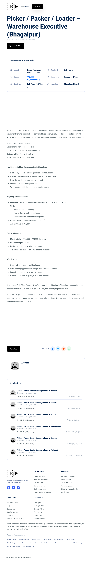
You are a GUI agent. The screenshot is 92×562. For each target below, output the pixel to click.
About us (10, 515)
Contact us (38, 515)
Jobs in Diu (44, 543)
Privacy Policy (39, 506)
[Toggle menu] (22, 7)
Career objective (39, 486)
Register (26, 6)
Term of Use (38, 512)
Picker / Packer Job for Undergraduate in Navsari (37, 403)
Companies (11, 509)
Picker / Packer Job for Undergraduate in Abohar (37, 391)
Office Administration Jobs (70, 489)
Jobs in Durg (11, 543)
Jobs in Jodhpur (34, 543)
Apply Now (16, 46)
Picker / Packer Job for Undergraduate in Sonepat (37, 438)
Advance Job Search (68, 476)
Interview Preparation (41, 480)
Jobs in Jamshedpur (28, 546)
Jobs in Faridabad (24, 539)
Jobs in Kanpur (11, 539)
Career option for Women (42, 492)
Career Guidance (39, 476)
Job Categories (12, 512)
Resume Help (38, 483)
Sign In (37, 7)
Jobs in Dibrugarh (78, 543)
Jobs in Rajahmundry (13, 546)
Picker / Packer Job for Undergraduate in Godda (36, 414)
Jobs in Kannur (70, 539)
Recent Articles (66, 480)
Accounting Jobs (67, 486)
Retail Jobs (65, 492)
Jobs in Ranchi (21, 543)
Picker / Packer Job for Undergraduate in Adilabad (37, 450)
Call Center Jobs (66, 483)
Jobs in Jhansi (65, 543)
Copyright (37, 503)
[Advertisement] (46, 113)
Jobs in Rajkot (54, 543)
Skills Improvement (40, 489)
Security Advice (39, 509)
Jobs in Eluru (47, 539)
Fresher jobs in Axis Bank (15, 518)
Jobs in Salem (36, 539)
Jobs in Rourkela (58, 539)
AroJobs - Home (12, 503)
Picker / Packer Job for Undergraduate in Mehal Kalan (39, 426)
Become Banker (39, 518)
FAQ (8, 506)
